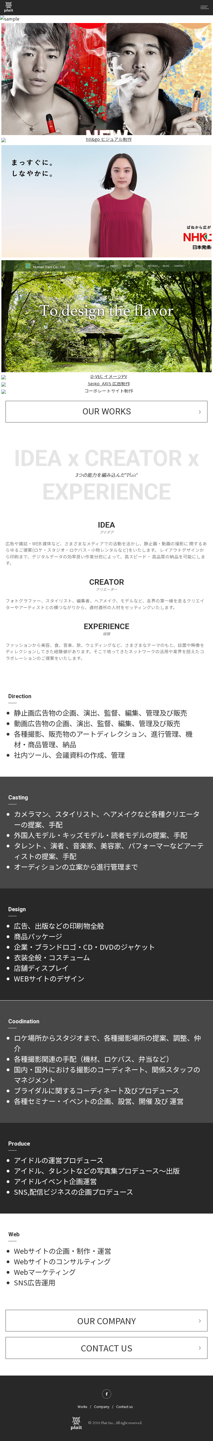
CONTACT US (106, 1347)
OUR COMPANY (106, 1320)
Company (101, 1406)
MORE (106, 356)
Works (82, 1406)
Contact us (124, 1406)
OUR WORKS (106, 411)
